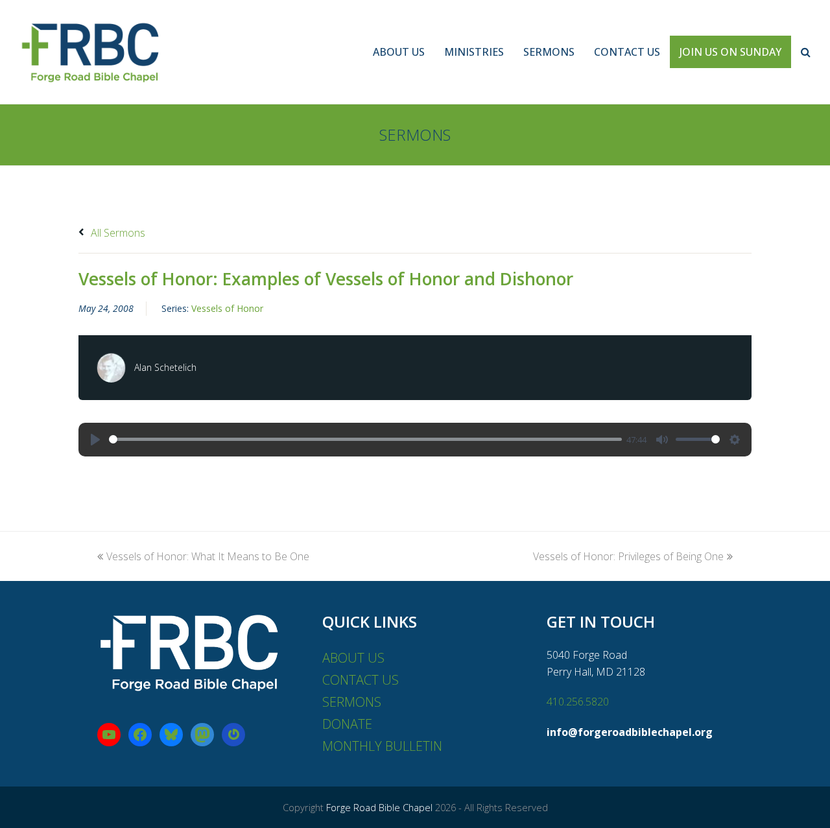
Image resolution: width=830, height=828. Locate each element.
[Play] (95, 439)
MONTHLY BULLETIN (382, 746)
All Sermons (116, 233)
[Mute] (662, 439)
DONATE (347, 724)
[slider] (365, 439)
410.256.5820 (578, 701)
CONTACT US (360, 680)
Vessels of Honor (227, 308)
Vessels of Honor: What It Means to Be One (207, 556)
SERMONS (351, 702)
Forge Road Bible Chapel (379, 807)
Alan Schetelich (165, 367)
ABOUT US (353, 658)
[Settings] (734, 439)
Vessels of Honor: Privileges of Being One (628, 556)
